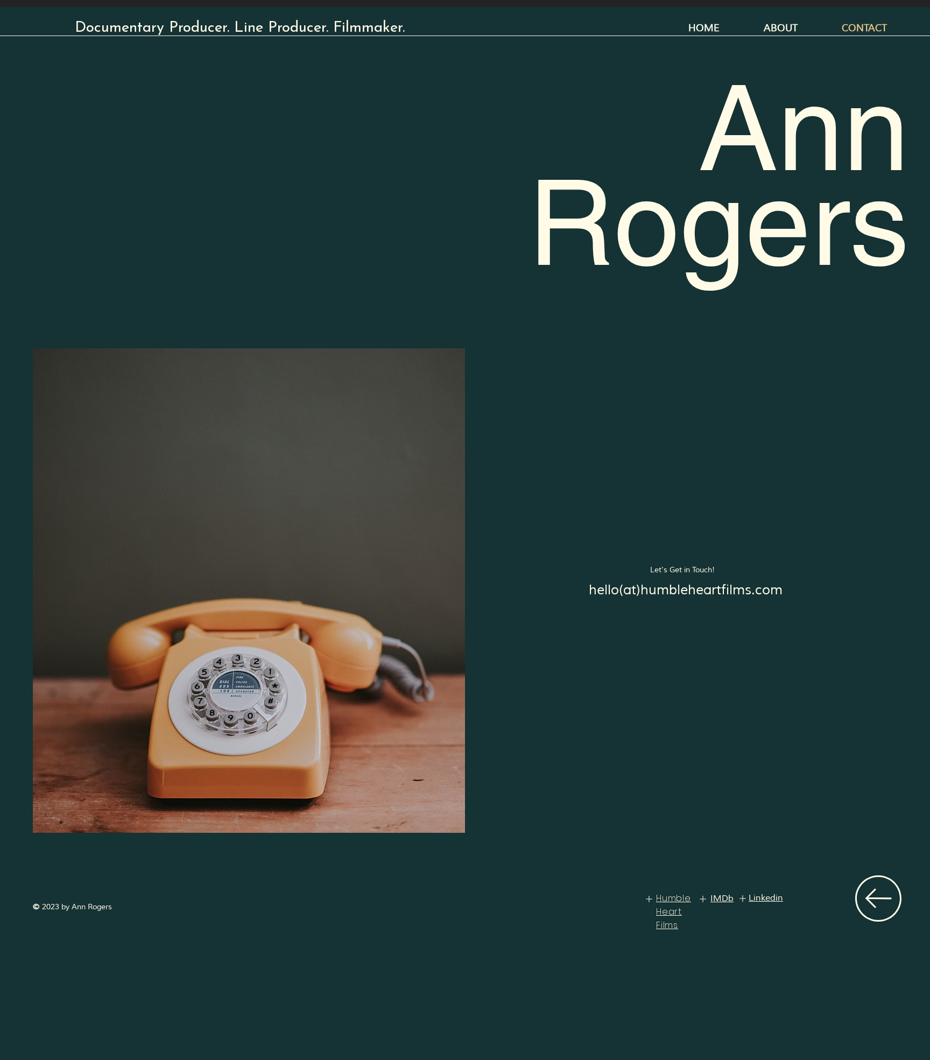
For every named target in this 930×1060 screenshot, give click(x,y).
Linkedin (766, 898)
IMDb (722, 898)
